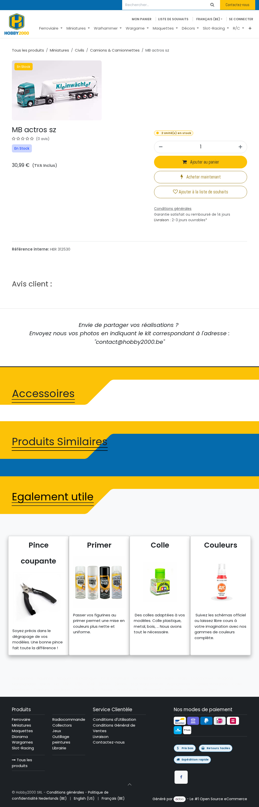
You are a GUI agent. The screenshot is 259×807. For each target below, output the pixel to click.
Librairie (59, 748)
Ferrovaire (21, 719)
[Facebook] (181, 777)
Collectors (62, 725)
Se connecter (241, 19)
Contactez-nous (237, 4)
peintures (61, 742)
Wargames (22, 742)
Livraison (161, 219)
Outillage (60, 736)
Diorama (20, 736)
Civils (79, 50)
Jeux (56, 730)
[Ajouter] (241, 147)
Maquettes (22, 730)
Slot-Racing (23, 748)
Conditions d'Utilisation (114, 719)
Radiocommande (68, 719)
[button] (129, 784)
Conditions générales (65, 792)
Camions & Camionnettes (115, 50)
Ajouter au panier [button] (204, 162)
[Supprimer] (160, 147)
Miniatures (59, 50)
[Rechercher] (212, 5)
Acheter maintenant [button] (203, 177)
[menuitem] (50, 28)
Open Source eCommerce (223, 798)
